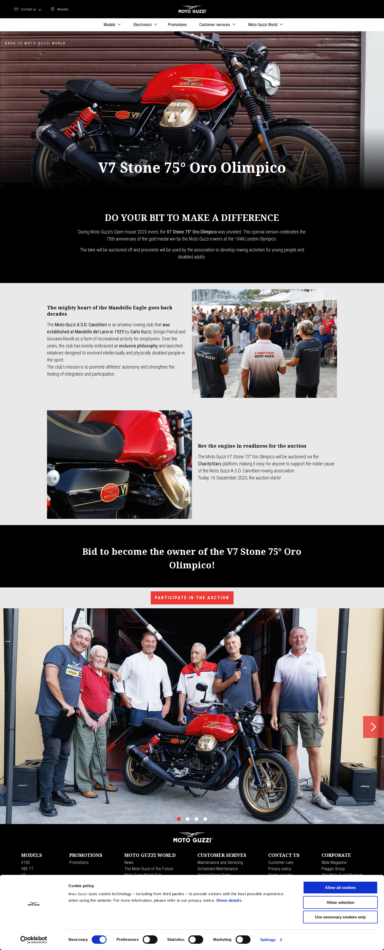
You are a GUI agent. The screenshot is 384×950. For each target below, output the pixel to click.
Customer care (280, 862)
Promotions (79, 862)
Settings (268, 939)
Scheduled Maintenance (217, 868)
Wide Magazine (334, 862)
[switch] (150, 939)
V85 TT (27, 868)
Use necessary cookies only (340, 917)
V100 (25, 862)
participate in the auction (192, 597)
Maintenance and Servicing (220, 862)
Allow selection (340, 902)
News (128, 862)
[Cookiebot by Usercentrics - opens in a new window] (34, 940)
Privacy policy (279, 868)
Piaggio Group (333, 868)
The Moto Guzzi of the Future (148, 868)
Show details (228, 900)
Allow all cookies (340, 887)
